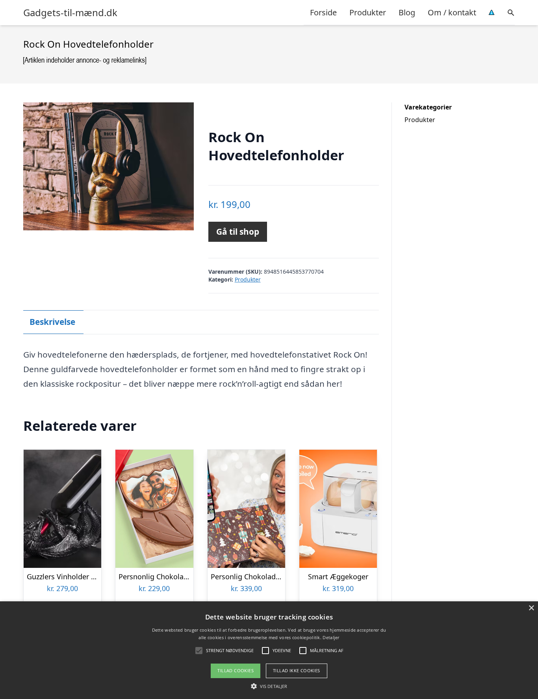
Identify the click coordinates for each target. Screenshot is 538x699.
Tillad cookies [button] (235, 670)
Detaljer (331, 637)
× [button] (531, 608)
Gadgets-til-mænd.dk (70, 12)
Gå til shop (237, 231)
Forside (323, 12)
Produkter (367, 12)
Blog (407, 12)
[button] (269, 686)
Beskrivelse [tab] (52, 321)
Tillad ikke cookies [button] (296, 670)
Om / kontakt (452, 12)
